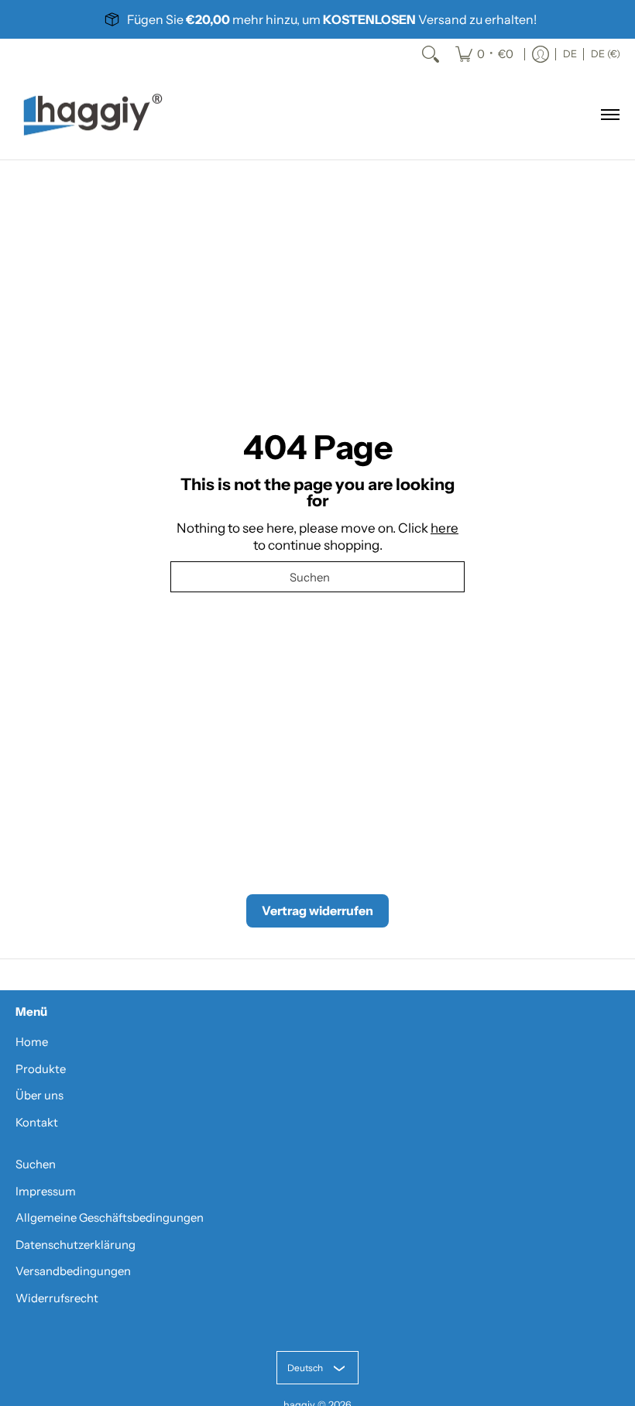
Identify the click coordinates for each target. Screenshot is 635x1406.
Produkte (40, 1069)
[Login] (540, 54)
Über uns (39, 1096)
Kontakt (36, 1123)
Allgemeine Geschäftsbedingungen (109, 1218)
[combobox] (317, 576)
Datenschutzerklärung (75, 1245)
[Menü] (609, 114)
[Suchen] (430, 54)
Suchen (35, 1164)
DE (570, 54)
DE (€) (605, 54)
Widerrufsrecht (56, 1298)
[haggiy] (92, 114)
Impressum (45, 1192)
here (444, 528)
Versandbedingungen (73, 1271)
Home (31, 1042)
